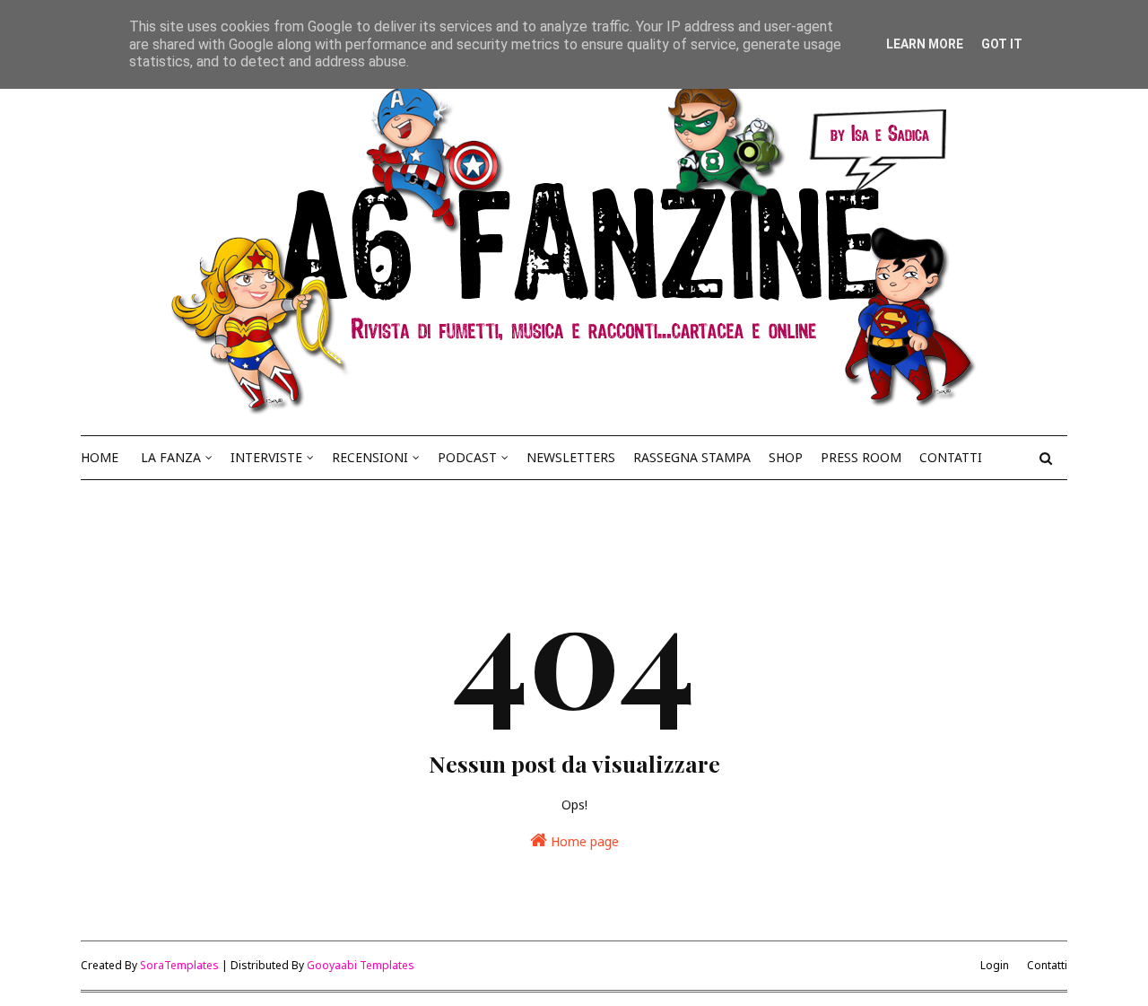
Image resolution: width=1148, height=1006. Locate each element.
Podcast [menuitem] (467, 457)
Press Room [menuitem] (861, 457)
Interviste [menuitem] (266, 457)
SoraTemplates (179, 965)
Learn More (924, 44)
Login (994, 965)
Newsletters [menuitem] (570, 457)
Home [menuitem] (99, 457)
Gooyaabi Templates (360, 965)
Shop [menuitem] (786, 457)
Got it (1001, 44)
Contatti (1047, 965)
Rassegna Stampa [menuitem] (692, 457)
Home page (583, 841)
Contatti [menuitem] (950, 457)
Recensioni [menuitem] (370, 457)
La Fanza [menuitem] (171, 457)
